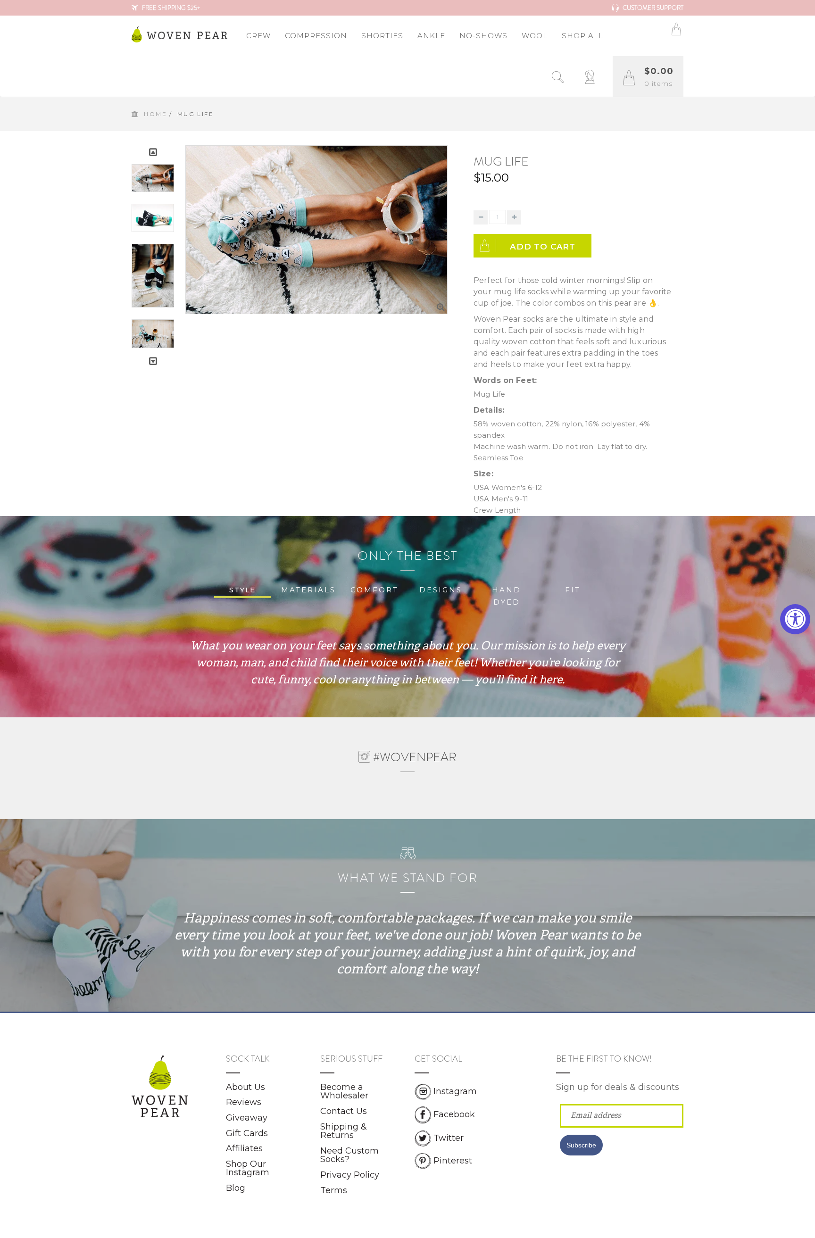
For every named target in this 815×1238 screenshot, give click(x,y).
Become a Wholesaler (344, 1091)
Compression (316, 35)
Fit (573, 589)
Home (155, 113)
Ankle (431, 35)
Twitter (448, 1137)
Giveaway (246, 1118)
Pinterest (452, 1160)
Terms (333, 1190)
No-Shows (483, 35)
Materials (308, 589)
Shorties (382, 35)
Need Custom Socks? (349, 1155)
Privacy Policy (349, 1175)
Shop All (582, 35)
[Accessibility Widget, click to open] (795, 619)
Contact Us (343, 1111)
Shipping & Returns (343, 1131)
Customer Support (652, 7)
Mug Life (501, 161)
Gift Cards (247, 1133)
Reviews (243, 1102)
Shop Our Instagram (247, 1168)
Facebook (454, 1114)
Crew (258, 35)
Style (242, 589)
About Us (245, 1087)
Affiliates (244, 1148)
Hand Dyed (506, 596)
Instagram (455, 1091)
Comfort (374, 589)
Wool (535, 35)
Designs (440, 589)
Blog (235, 1188)
